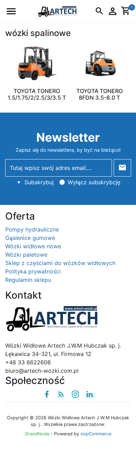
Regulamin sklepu (28, 279)
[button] (11, 11)
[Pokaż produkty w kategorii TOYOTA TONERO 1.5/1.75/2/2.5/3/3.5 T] (36, 63)
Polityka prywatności (33, 271)
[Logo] (57, 10)
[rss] (61, 394)
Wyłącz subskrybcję (94, 182)
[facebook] (47, 394)
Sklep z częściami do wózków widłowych (60, 262)
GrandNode (37, 433)
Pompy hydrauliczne (32, 229)
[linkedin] (89, 394)
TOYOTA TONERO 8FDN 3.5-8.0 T (99, 94)
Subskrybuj (39, 182)
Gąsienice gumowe (30, 237)
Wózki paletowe (26, 254)
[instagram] (75, 394)
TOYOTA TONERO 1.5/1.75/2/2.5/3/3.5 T (37, 94)
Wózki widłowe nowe (33, 246)
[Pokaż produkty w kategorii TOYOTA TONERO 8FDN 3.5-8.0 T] (99, 63)
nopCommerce (96, 433)
